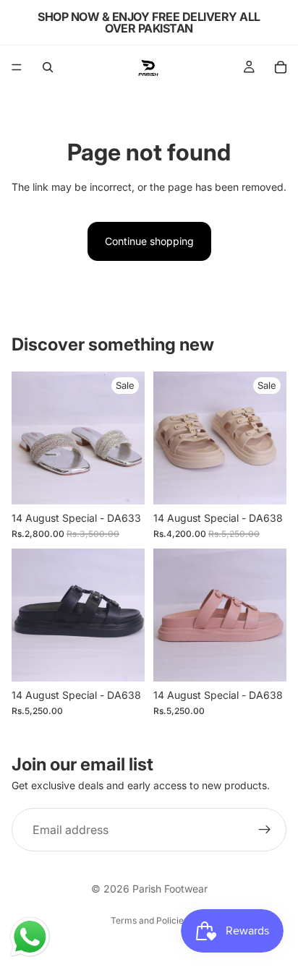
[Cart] (281, 67)
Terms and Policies (149, 920)
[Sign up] (265, 830)
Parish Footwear (170, 888)
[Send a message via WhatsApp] (30, 937)
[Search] (48, 67)
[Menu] (16, 67)
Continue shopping (149, 241)
